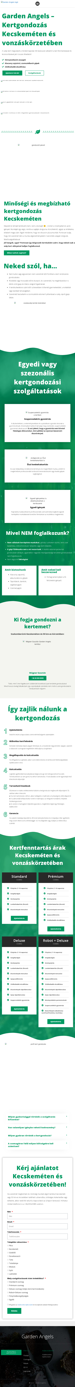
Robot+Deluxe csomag (18, 1292)
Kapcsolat (26, 1371)
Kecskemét (13, 1249)
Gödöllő (12, 1252)
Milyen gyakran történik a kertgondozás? (30, 1135)
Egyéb (11, 1299)
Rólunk (25, 1363)
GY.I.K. (25, 1367)
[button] (37, 4)
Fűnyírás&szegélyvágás (18, 1296)
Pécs (11, 1245)
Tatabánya (13, 1263)
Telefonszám (13, 1232)
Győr (11, 1270)
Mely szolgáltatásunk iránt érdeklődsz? (25, 1278)
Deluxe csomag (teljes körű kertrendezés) (26, 1289)
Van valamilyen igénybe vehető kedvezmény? (32, 1127)
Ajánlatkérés (19, 918)
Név (9, 1211)
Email (10, 1222)
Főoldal (26, 1355)
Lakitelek (13, 1274)
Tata (11, 1260)
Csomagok (27, 1359)
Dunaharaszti (14, 1256)
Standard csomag (16, 1282)
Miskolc (12, 1267)
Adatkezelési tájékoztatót (25, 1305)
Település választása (17, 1242)
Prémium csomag (16, 1285)
